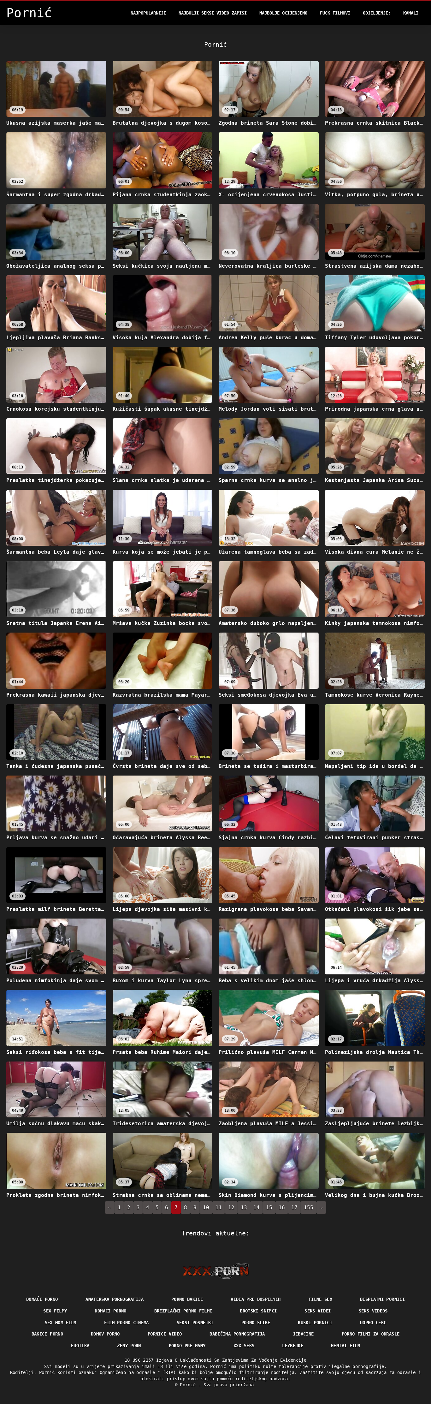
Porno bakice (187, 1299)
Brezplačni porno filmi (183, 1310)
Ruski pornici (315, 1322)
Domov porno (105, 1333)
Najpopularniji (148, 12)
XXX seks (244, 1345)
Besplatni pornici (382, 1299)
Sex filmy (55, 1310)
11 (219, 1208)
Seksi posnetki (195, 1322)
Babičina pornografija (237, 1333)
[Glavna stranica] (215, 1270)
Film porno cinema (126, 1322)
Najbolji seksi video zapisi (213, 12)
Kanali (410, 12)
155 (308, 1208)
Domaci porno (110, 1310)
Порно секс (373, 1322)
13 (244, 1208)
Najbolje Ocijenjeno (283, 12)
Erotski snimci (258, 1310)
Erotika (80, 1345)
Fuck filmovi (335, 12)
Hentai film (345, 1345)
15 (269, 1208)
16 (282, 1208)
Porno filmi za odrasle (371, 1333)
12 (231, 1208)
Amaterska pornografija (115, 1299)
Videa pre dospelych (256, 1299)
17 (294, 1208)
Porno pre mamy (187, 1345)
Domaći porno (42, 1299)
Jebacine (303, 1333)
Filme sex (320, 1299)
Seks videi (317, 1310)
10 (206, 1208)
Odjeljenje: (377, 12)
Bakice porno (47, 1333)
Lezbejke (292, 1345)
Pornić (189, 1384)
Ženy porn (129, 1345)
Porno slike (255, 1322)
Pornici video (165, 1333)
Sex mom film (60, 1322)
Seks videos (373, 1310)
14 (256, 1208)
